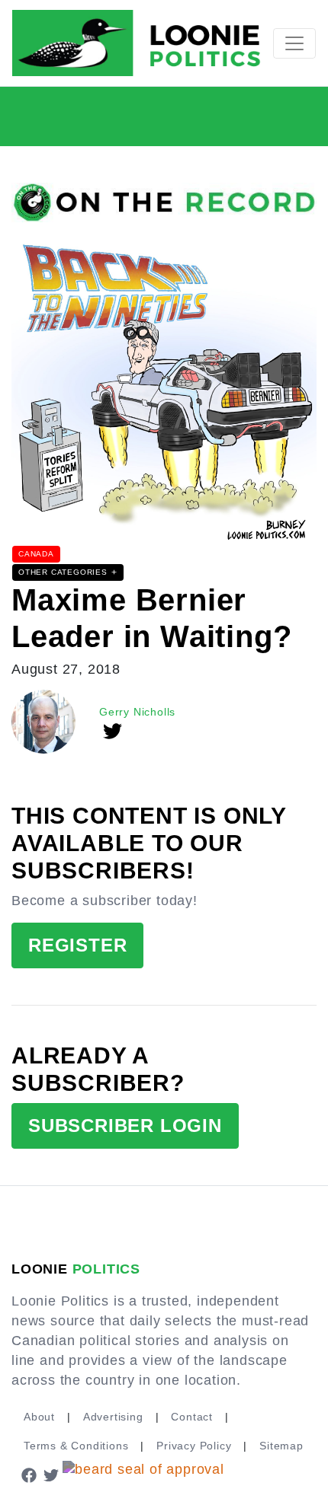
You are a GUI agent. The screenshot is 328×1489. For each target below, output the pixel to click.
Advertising (113, 1417)
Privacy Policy (193, 1446)
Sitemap (281, 1446)
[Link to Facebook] (29, 1474)
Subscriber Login (125, 1125)
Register (77, 945)
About (39, 1417)
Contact (192, 1417)
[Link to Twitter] (51, 1474)
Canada (36, 554)
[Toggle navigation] (294, 43)
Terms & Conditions (76, 1446)
